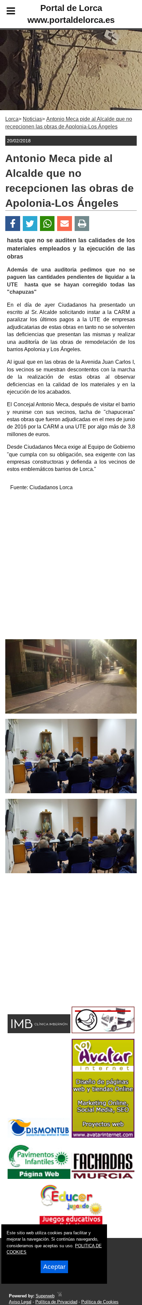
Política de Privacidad (56, 1301)
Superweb (45, 1295)
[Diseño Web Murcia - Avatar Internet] (59, 1295)
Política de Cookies (100, 1301)
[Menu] (5, 12)
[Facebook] (12, 223)
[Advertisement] (71, 568)
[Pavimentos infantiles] (39, 1177)
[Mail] (64, 223)
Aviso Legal (20, 1301)
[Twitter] (30, 223)
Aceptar (54, 1266)
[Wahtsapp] (47, 223)
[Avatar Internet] (103, 1136)
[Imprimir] (82, 223)
